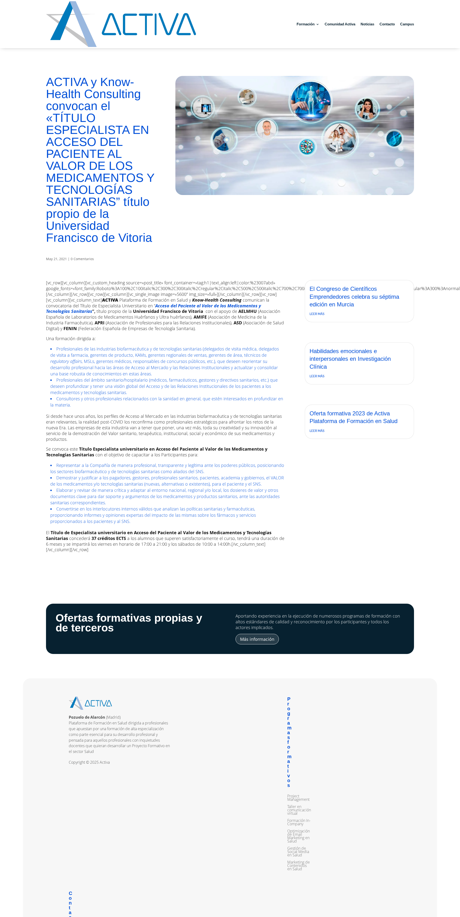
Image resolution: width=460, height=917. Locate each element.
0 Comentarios (82, 259)
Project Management (298, 798)
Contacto (387, 24)
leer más (317, 314)
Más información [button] (257, 639)
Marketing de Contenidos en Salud (298, 865)
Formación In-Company (298, 822)
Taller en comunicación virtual (299, 810)
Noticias (367, 24)
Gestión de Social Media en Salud (298, 852)
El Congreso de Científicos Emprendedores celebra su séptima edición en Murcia (354, 296)
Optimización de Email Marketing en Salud (298, 836)
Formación (306, 24)
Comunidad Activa (340, 24)
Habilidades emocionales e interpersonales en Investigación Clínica (350, 359)
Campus (407, 24)
